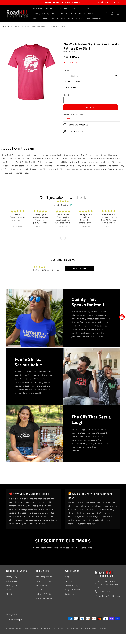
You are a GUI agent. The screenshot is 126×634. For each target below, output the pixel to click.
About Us (9, 594)
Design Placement (72, 81)
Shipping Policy (12, 585)
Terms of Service (12, 589)
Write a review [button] (79, 268)
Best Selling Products (44, 576)
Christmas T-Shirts (43, 581)
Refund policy (48, 628)
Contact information (99, 628)
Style (66, 70)
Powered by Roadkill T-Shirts (32, 628)
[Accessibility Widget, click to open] (122, 317)
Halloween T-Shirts (43, 594)
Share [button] (68, 118)
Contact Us (69, 594)
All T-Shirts (15, 27)
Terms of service (72, 628)
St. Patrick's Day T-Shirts (46, 598)
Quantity (67, 94)
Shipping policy (85, 628)
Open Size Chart (70, 62)
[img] (63, 201)
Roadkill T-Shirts (16, 628)
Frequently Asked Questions (76, 589)
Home (7, 27)
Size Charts (69, 581)
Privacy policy (60, 628)
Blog (67, 576)
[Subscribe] (82, 555)
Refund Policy (11, 581)
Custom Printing (71, 585)
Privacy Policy (11, 576)
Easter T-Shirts (42, 585)
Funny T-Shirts (41, 589)
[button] (80, 18)
